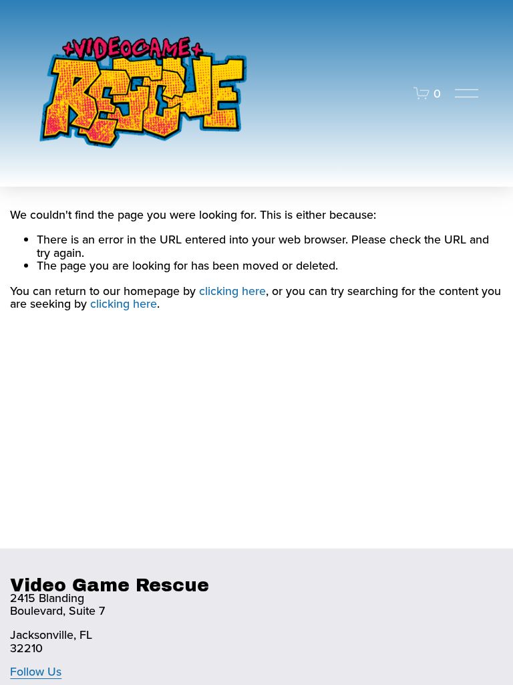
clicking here (232, 290)
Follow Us (35, 671)
